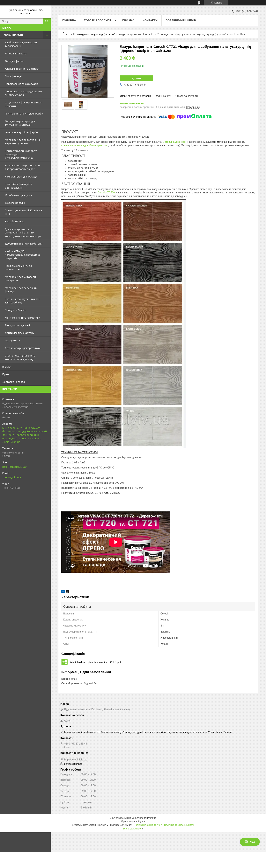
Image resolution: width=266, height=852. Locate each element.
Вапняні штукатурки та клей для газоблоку (22, 300)
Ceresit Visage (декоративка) (22, 348)
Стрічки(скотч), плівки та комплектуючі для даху (20, 357)
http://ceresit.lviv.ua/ (14, 466)
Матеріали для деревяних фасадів (21, 289)
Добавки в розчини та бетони (23, 243)
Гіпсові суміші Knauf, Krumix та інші (23, 212)
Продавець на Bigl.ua (133, 821)
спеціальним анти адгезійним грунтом (84, 145)
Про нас (128, 20)
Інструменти (12, 340)
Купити (136, 78)
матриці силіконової (174, 141)
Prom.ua (151, 818)
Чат (252, 841)
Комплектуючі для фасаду (21, 176)
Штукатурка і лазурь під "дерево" (94, 34)
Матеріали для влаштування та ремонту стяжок (23, 141)
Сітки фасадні (13, 76)
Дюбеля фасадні (15, 202)
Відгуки (6, 366)
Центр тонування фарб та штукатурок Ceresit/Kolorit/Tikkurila (21, 154)
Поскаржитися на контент (148, 825)
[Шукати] (47, 21)
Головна (69, 20)
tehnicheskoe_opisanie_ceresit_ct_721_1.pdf (95, 662)
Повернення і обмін (181, 20)
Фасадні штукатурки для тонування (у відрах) (20, 122)
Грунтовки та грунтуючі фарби (24, 113)
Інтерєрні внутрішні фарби (21, 132)
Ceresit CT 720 (106, 192)
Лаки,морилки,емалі (17, 325)
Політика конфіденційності (179, 825)
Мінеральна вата (15, 53)
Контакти (150, 20)
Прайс (6, 374)
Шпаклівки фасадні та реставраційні (18, 185)
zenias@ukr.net (11, 477)
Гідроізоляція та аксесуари (21, 84)
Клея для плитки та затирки (22, 68)
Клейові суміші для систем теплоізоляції (21, 44)
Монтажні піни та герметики (22, 317)
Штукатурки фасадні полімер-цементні (23, 104)
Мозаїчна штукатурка (18, 195)
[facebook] (63, 592)
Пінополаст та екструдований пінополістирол (23, 93)
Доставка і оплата (13, 382)
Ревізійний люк (14, 221)
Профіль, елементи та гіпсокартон (18, 267)
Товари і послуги (12, 35)
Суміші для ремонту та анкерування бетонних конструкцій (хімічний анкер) (23, 232)
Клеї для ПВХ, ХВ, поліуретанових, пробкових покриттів (22, 254)
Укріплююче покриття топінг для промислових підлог (23, 167)
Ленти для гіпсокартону (19, 333)
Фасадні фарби (14, 61)
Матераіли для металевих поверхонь (21, 278)
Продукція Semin (15, 310)
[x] (67, 592)
